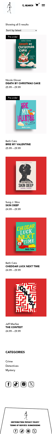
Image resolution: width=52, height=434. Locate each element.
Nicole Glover (13, 80)
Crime (9, 361)
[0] (36, 4)
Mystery (10, 370)
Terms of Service (18, 425)
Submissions (34, 425)
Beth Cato (11, 141)
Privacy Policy (32, 422)
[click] (43, 5)
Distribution (17, 422)
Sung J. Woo (13, 202)
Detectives (12, 366)
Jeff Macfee (12, 324)
